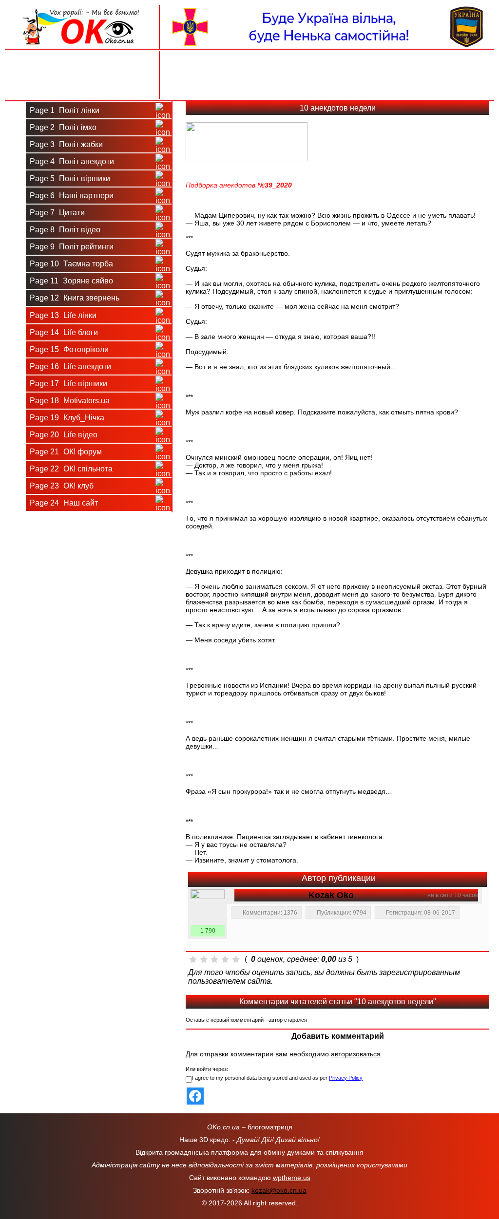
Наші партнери (72, 195)
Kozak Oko (331, 895)
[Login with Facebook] (195, 1096)
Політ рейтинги (72, 247)
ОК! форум (66, 452)
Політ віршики (70, 178)
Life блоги (64, 332)
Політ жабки (66, 144)
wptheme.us (291, 1177)
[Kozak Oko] (208, 906)
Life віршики (68, 383)
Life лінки (63, 315)
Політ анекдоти (72, 161)
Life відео (63, 435)
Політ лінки (64, 110)
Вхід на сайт (82, 62)
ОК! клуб (62, 486)
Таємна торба (71, 264)
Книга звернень (74, 298)
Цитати (57, 212)
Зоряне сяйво (71, 281)
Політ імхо (63, 127)
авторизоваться (356, 1054)
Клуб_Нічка (67, 417)
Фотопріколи (69, 349)
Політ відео (65, 229)
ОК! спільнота (71, 469)
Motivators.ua (70, 400)
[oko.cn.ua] (82, 9)
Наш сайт (64, 503)
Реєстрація (81, 86)
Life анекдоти (70, 366)
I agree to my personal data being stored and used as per (277, 1078)
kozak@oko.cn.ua (279, 1190)
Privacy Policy (346, 1078)
